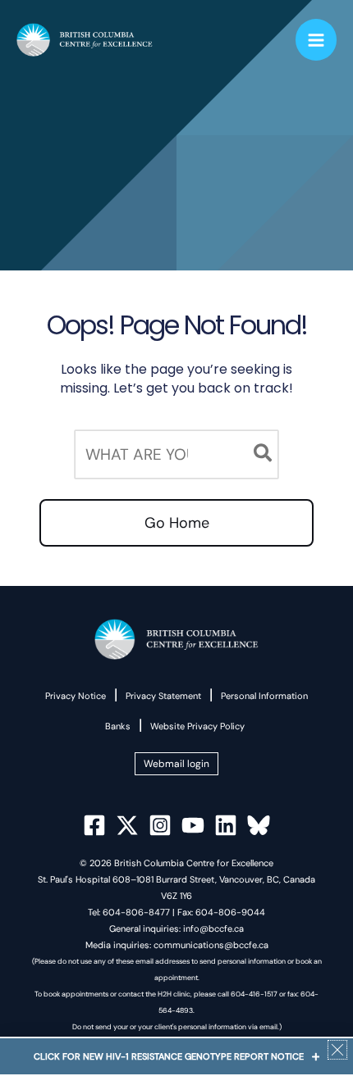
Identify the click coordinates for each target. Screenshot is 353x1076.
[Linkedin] (225, 825)
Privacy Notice (75, 695)
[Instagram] (160, 825)
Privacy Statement (163, 695)
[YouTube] (192, 825)
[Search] (263, 454)
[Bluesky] (258, 825)
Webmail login (176, 763)
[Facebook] (94, 825)
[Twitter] (127, 825)
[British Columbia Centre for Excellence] (84, 40)
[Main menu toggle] (316, 40)
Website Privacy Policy (197, 726)
